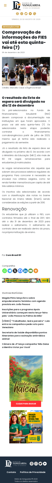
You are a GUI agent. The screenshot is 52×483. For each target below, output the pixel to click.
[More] (35, 270)
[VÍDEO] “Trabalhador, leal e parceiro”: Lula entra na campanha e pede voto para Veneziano (26, 324)
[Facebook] (20, 270)
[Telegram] (9, 270)
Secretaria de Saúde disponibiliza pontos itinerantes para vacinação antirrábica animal (24, 335)
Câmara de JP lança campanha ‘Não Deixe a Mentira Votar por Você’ (25, 346)
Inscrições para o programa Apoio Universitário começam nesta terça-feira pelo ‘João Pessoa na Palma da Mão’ (24, 312)
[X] (15, 270)
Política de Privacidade (32, 472)
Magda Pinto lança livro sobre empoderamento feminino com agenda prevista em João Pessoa (23, 301)
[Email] (30, 270)
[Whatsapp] (4, 270)
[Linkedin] (25, 270)
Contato (11, 472)
